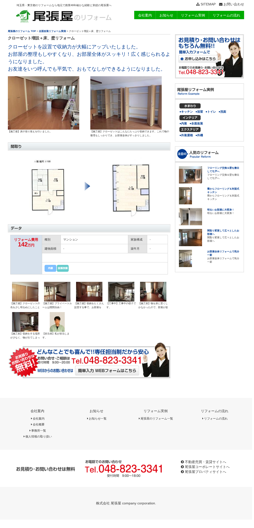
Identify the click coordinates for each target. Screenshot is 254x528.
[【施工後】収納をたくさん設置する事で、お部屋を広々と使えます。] (89, 300)
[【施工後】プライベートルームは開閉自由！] (57, 300)
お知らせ (96, 411)
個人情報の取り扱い (38, 436)
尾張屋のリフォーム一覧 (156, 418)
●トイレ (211, 111)
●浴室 (199, 111)
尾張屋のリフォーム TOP (22, 31)
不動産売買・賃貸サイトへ (205, 462)
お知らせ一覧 (97, 418)
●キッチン (186, 111)
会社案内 (37, 411)
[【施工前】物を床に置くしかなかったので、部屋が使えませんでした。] (153, 300)
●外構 (199, 135)
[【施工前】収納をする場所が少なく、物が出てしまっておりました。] (25, 330)
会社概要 (38, 424)
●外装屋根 (186, 135)
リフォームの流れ (214, 411)
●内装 (183, 123)
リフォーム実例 (155, 411)
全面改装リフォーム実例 (52, 31)
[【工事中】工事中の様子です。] (121, 300)
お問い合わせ (233, 4)
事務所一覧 (38, 430)
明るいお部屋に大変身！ (220, 209)
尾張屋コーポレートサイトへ (207, 467)
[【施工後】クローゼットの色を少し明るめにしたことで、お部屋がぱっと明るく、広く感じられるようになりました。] (25, 300)
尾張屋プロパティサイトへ (205, 472)
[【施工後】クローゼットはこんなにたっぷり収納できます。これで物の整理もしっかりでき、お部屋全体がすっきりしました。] (126, 128)
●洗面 (222, 111)
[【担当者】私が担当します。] (57, 330)
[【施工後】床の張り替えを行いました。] (43, 128)
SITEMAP (208, 4)
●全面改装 (196, 123)
